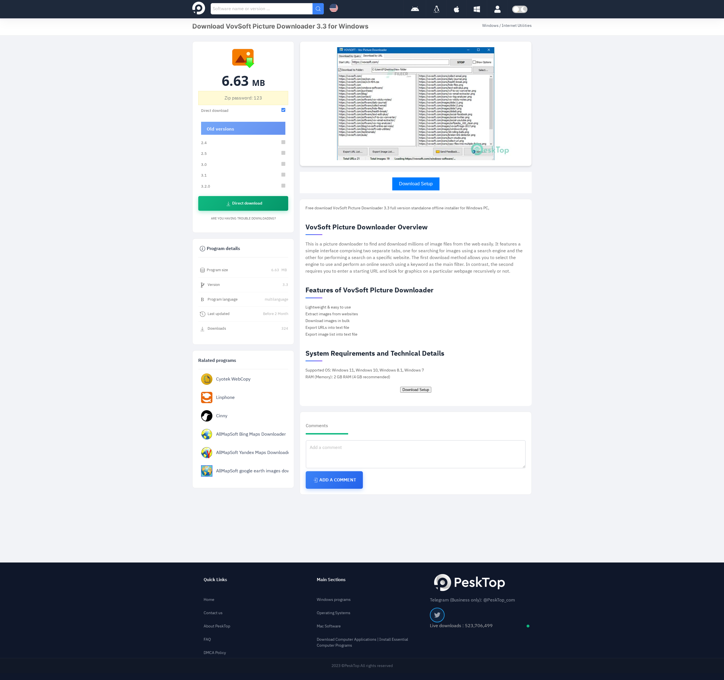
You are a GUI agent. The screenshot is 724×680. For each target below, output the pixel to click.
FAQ (207, 639)
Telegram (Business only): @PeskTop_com (472, 600)
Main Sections (331, 579)
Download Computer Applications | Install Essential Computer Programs (362, 642)
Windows (490, 26)
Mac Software (329, 626)
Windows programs (334, 600)
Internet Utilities (517, 26)
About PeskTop (217, 626)
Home (209, 600)
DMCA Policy (215, 653)
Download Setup (416, 183)
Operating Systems (333, 613)
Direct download (246, 203)
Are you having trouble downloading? (243, 218)
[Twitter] (437, 615)
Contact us (213, 613)
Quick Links (215, 579)
